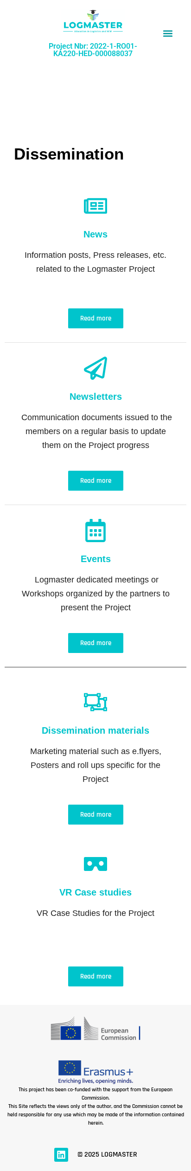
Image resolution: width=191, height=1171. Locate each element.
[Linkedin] (61, 1155)
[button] (167, 33)
